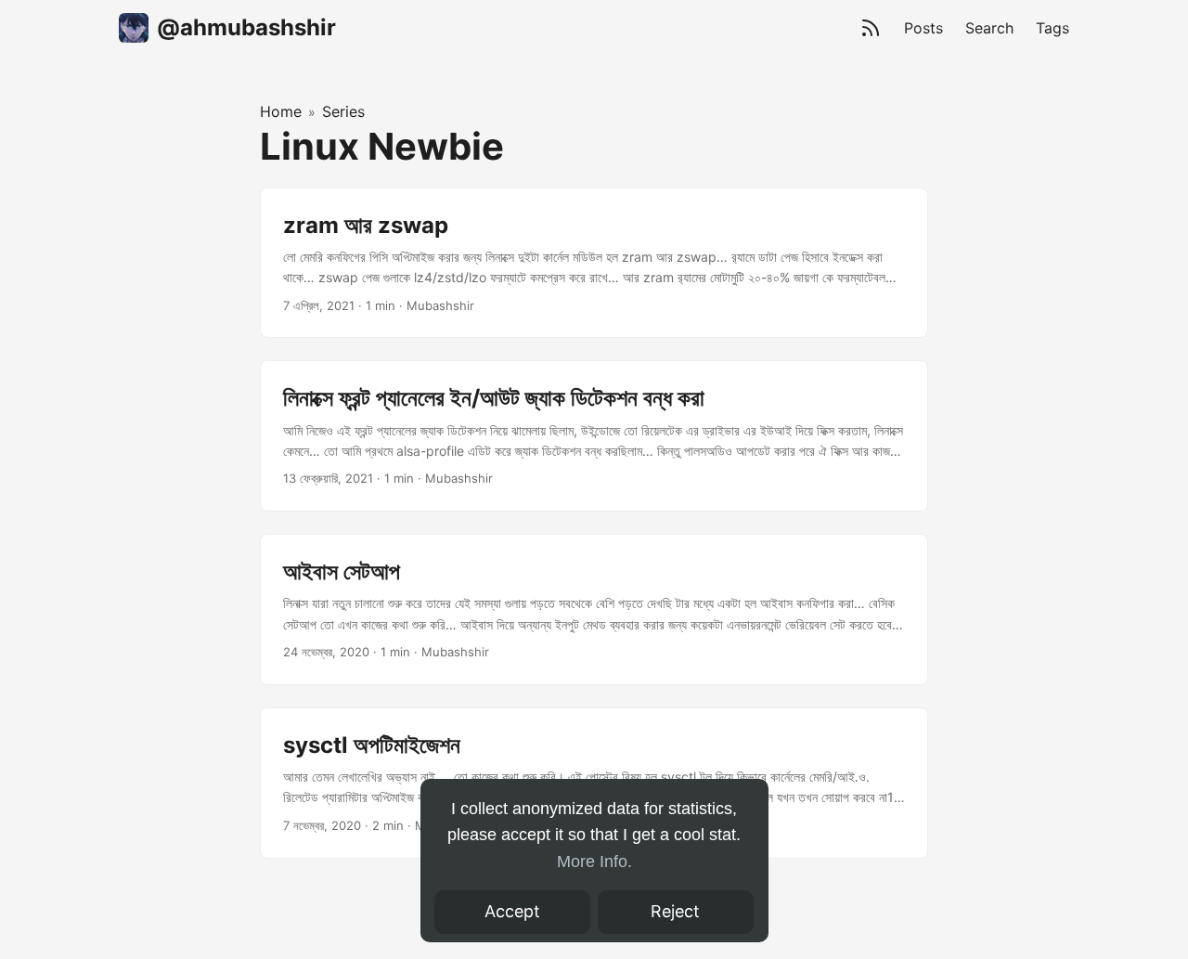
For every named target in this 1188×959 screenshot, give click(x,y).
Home (281, 111)
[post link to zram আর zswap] (594, 263)
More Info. (594, 861)
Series (343, 111)
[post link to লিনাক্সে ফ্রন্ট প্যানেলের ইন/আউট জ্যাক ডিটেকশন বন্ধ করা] (594, 436)
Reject (675, 911)
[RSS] (870, 28)
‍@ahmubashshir (246, 27)
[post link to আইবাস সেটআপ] (594, 609)
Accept (512, 911)
